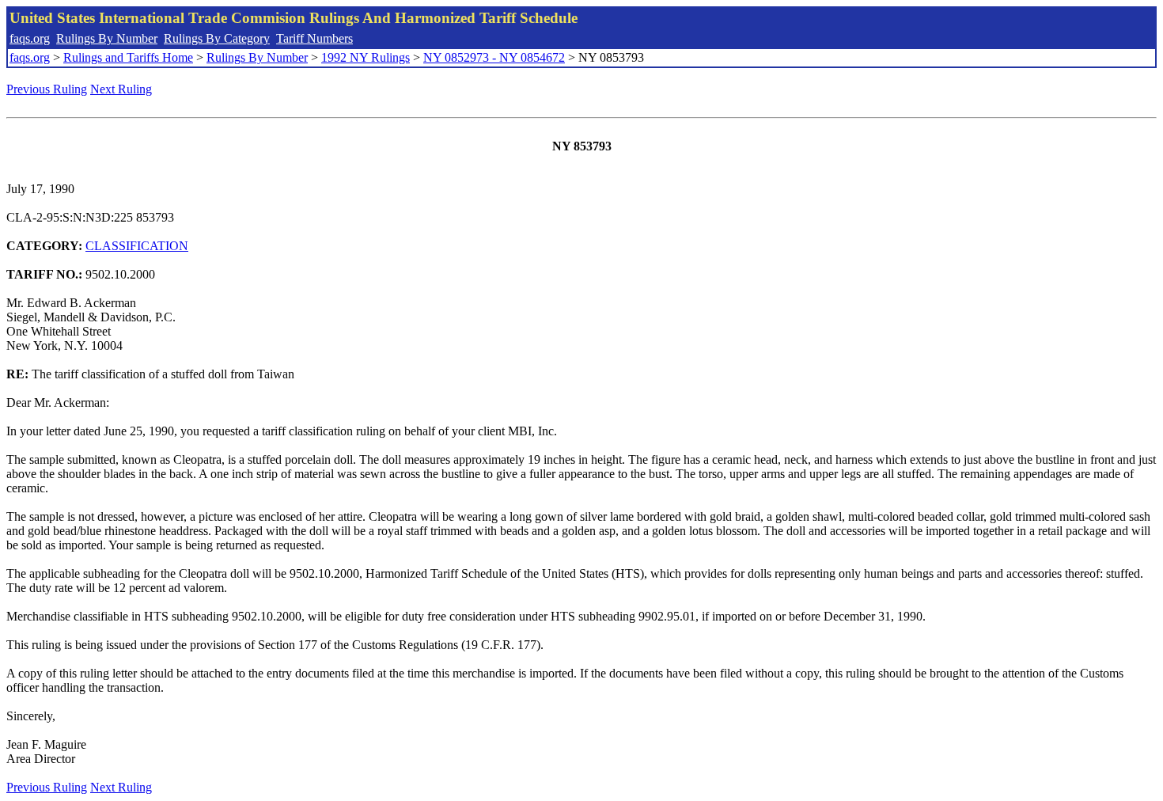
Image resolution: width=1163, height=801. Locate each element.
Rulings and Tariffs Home (128, 57)
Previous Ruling (46, 89)
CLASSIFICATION (136, 245)
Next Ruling (121, 89)
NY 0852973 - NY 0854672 (494, 57)
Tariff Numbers (314, 38)
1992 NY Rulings (365, 57)
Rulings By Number (106, 38)
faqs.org (29, 38)
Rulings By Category (217, 38)
